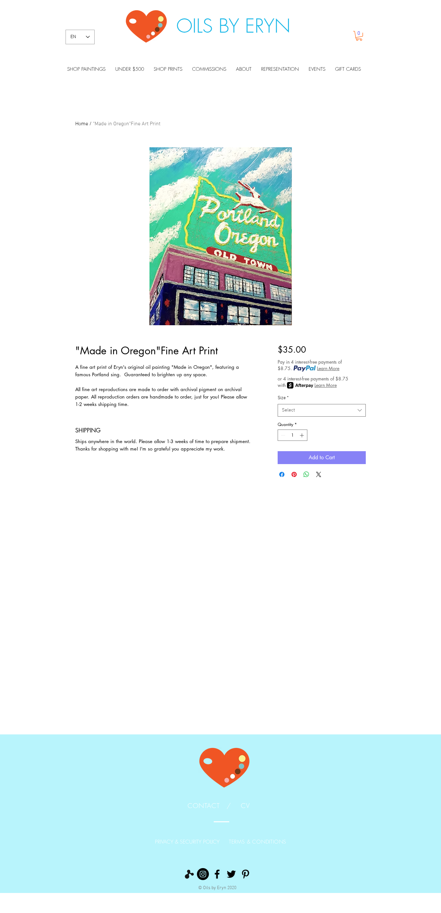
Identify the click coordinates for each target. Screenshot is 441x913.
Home (81, 124)
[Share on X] (319, 474)
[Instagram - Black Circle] (203, 874)
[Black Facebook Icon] (217, 874)
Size (283, 398)
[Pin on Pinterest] (294, 474)
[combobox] (322, 410)
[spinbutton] (292, 435)
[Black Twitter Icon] (231, 874)
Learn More (328, 368)
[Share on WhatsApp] (306, 474)
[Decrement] (282, 435)
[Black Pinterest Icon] (245, 874)
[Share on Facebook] (282, 474)
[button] (359, 36)
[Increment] (302, 435)
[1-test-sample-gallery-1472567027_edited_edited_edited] (189, 874)
